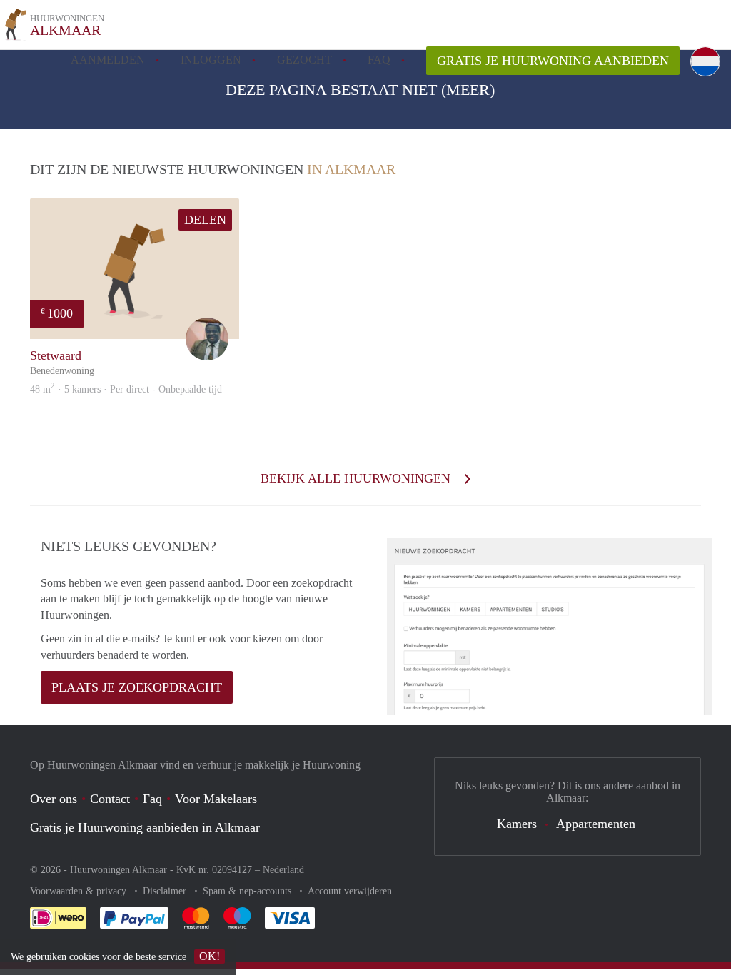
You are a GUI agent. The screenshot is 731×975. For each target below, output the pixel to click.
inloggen (211, 60)
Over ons (53, 799)
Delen (205, 220)
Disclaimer (166, 891)
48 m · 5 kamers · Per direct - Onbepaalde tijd (126, 389)
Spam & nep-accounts (248, 891)
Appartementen (595, 824)
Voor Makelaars (216, 799)
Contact (110, 799)
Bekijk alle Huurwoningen (357, 478)
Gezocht (304, 60)
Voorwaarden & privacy (79, 891)
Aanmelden (108, 60)
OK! (209, 956)
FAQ (379, 60)
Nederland (283, 869)
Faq (152, 799)
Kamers (517, 824)
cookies (84, 956)
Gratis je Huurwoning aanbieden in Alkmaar (145, 827)
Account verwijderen (350, 891)
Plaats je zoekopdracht (136, 687)
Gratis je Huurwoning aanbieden (553, 61)
